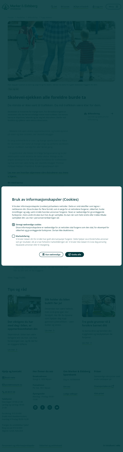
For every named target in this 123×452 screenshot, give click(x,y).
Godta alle (76, 254)
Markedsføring (22, 236)
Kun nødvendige (52, 254)
